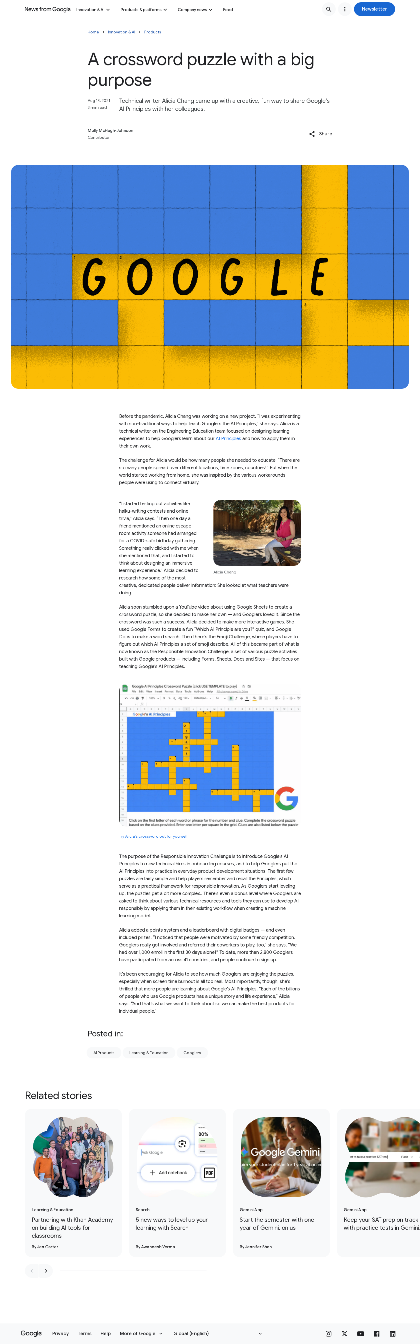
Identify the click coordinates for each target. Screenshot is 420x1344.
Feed (228, 9)
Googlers (192, 1052)
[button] (374, 9)
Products (152, 32)
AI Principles (228, 439)
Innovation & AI (90, 9)
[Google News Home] (48, 9)
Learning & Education (149, 1052)
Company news (192, 9)
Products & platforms (141, 9)
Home (93, 32)
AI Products (104, 1052)
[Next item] (46, 1271)
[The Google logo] (31, 1333)
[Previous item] (32, 1271)
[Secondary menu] (345, 9)
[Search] (329, 9)
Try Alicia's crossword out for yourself (153, 836)
